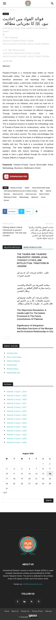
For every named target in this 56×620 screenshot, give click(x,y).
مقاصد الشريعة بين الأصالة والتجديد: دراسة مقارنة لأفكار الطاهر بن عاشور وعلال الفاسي (34, 288)
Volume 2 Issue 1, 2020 (17, 395)
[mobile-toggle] (4, 3)
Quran (43, 197)
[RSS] (31, 601)
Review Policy (12, 369)
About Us (14, 611)
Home (5, 10)
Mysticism (34, 197)
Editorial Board (13, 361)
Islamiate (7, 194)
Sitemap (48, 611)
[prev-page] (4, 338)
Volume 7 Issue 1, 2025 (17, 434)
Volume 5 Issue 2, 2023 (17, 423)
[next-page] (8, 338)
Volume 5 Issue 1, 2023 (17, 419)
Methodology (24, 197)
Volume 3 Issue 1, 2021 (17, 403)
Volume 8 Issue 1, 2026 (17, 442)
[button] (52, 3)
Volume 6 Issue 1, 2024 (17, 426)
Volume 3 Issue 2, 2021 (17, 407)
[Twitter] (38, 601)
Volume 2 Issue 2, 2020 (17, 399)
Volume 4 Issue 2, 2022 (17, 415)
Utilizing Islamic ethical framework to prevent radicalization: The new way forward (14, 231)
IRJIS (41, 191)
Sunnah (6, 200)
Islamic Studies (44, 194)
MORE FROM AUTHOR (33, 247)
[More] (37, 211)
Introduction (12, 353)
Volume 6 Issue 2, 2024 (17, 430)
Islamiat (48, 191)
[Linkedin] (24, 601)
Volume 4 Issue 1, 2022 (17, 411)
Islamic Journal (18, 194)
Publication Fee (13, 372)
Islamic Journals (31, 194)
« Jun (5, 492)
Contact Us (25, 611)
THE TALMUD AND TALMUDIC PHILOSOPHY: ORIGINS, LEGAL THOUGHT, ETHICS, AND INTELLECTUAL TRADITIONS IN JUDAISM (33, 260)
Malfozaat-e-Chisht (10, 197)
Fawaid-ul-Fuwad (16, 188)
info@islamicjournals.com (32, 584)
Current (12, 10)
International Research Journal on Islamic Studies (20, 191)
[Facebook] (17, 601)
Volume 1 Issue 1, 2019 (17, 391)
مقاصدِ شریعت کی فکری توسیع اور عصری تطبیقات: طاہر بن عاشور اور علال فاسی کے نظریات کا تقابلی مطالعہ (35, 300)
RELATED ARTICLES (12, 247)
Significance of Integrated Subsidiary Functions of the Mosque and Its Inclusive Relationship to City (35, 328)
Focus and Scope (14, 357)
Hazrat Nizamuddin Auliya (41, 188)
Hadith (27, 188)
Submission (12, 365)
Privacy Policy (37, 611)
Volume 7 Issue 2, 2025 (17, 438)
